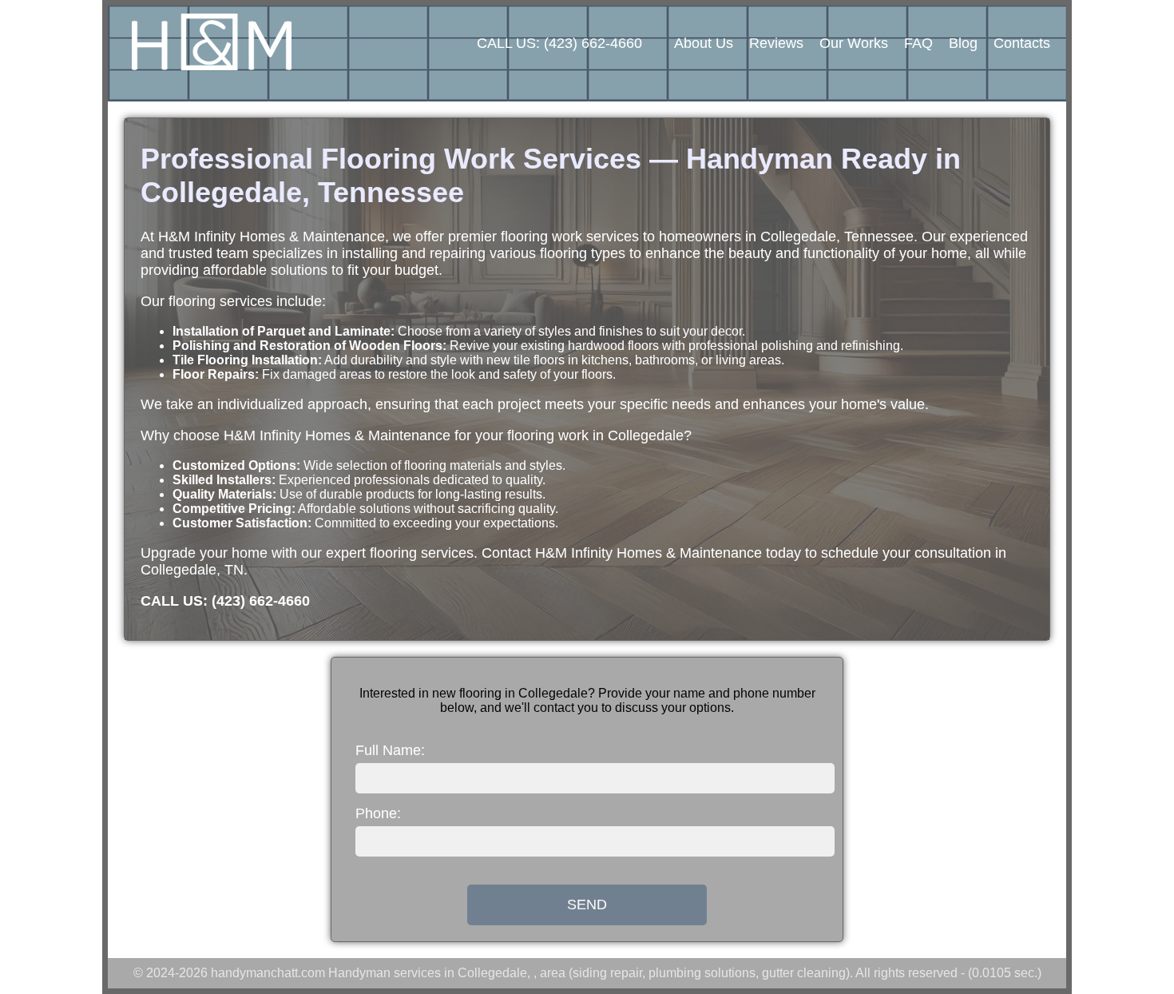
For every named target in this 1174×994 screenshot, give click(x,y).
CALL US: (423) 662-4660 (559, 43)
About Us (703, 43)
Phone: (378, 813)
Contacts (1022, 43)
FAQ (918, 43)
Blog (963, 43)
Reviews (776, 43)
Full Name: (390, 750)
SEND (587, 904)
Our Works (853, 43)
